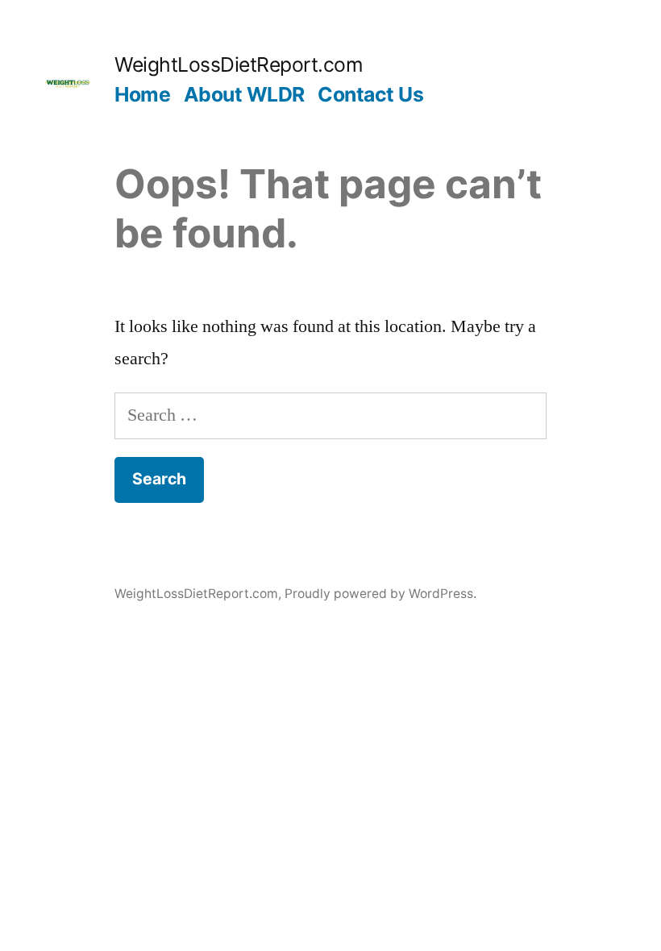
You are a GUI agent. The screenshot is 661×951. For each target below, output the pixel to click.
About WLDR (244, 94)
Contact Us (370, 94)
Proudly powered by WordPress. (380, 593)
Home (142, 94)
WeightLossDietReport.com (238, 64)
